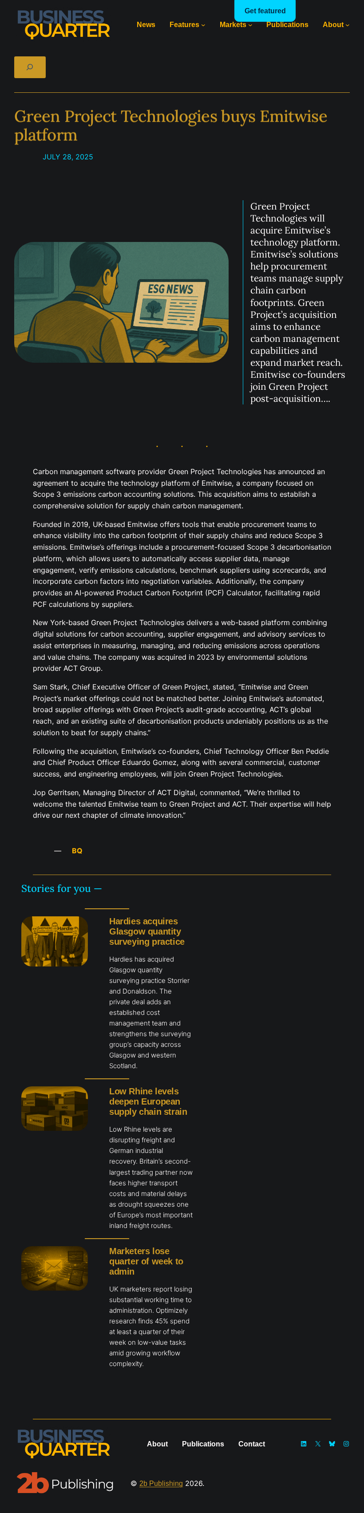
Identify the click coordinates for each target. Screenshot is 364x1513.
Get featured (265, 11)
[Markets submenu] (250, 25)
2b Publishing (161, 1483)
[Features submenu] (203, 25)
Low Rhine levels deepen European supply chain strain (148, 1101)
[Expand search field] (30, 67)
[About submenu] (347, 25)
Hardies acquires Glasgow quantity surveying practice (147, 931)
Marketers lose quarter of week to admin (146, 1261)
